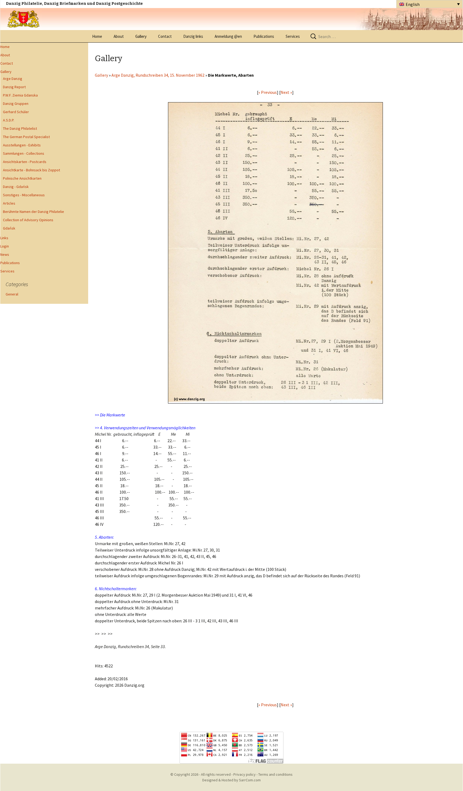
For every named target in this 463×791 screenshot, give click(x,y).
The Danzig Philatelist (20, 128)
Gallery (141, 36)
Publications (263, 36)
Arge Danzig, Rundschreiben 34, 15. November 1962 (157, 75)
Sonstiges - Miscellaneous (24, 195)
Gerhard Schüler (16, 111)
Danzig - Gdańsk (16, 186)
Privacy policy (244, 774)
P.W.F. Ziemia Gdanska (20, 95)
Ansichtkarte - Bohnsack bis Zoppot (31, 170)
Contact (165, 36)
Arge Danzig (12, 78)
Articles (9, 203)
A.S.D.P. (8, 120)
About (119, 36)
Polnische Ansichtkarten (22, 178)
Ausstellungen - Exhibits (22, 145)
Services (293, 36)
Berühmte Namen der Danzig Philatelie (33, 211)
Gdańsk (9, 228)
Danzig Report (14, 86)
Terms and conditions (275, 774)
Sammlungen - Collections (23, 153)
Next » (286, 92)
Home (97, 36)
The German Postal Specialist (26, 136)
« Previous (267, 92)
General (12, 294)
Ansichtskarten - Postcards (24, 161)
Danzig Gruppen (15, 103)
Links (4, 237)
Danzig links (193, 36)
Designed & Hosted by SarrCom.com (231, 780)
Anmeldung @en (228, 36)
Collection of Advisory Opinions (28, 219)
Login (4, 246)
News (4, 254)
